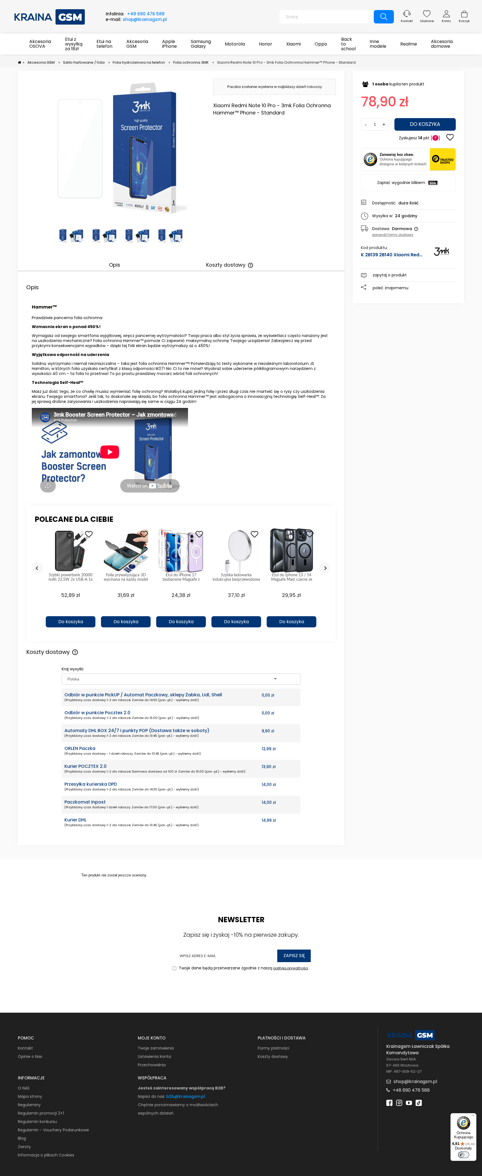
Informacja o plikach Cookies (46, 1155)
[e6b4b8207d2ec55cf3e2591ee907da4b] (60, 235)
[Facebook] (389, 1102)
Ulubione (427, 21)
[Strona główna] (50, 16)
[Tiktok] (419, 1102)
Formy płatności (273, 1048)
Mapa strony (30, 1096)
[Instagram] (399, 1102)
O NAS (24, 1088)
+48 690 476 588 (146, 14)
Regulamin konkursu (37, 1121)
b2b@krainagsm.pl (185, 1096)
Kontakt (407, 21)
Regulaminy (29, 1105)
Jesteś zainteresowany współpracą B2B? (181, 1088)
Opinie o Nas (30, 1056)
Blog (22, 1138)
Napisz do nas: (152, 1096)
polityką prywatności (290, 968)
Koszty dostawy (273, 1056)
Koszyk (464, 21)
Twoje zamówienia (156, 1048)
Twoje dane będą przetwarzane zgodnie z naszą (243, 968)
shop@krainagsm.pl (145, 19)
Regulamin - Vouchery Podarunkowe (53, 1130)
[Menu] (473, 1116)
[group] (70, 580)
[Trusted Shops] (370, 159)
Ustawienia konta (154, 1056)
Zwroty (24, 1146)
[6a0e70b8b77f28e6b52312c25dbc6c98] (76, 235)
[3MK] (441, 254)
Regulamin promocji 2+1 (41, 1113)
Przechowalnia (152, 1065)
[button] (70, 612)
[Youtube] (409, 1102)
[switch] (463, 1154)
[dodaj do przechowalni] (450, 138)
